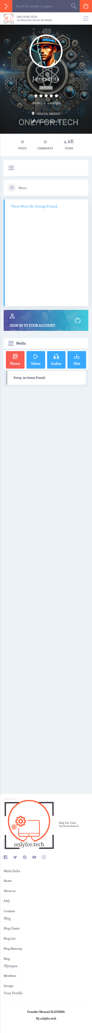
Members (10, 976)
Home (8, 881)
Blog (7, 959)
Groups (8, 986)
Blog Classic (12, 928)
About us (9, 891)
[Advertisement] (46, 256)
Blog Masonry (13, 949)
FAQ (7, 901)
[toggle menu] (11, 168)
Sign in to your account (32, 325)
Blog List (9, 938)
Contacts (9, 911)
